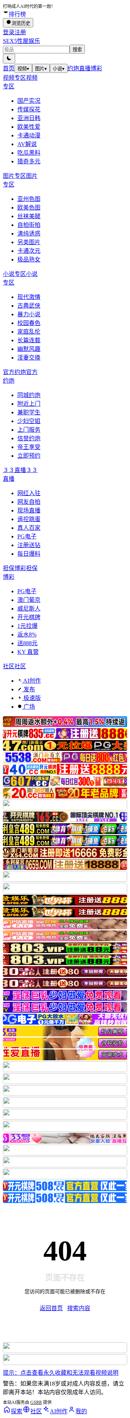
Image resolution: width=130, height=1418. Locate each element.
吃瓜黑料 (28, 153)
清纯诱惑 (28, 233)
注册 (20, 32)
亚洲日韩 (28, 118)
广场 (28, 707)
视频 (23, 68)
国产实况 (28, 101)
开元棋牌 (28, 617)
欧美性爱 (28, 127)
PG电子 (26, 536)
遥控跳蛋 (28, 519)
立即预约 (28, 456)
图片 (41, 68)
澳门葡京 (28, 600)
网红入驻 (28, 493)
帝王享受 (28, 447)
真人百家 (28, 528)
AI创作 (31, 681)
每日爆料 (28, 554)
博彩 (96, 68)
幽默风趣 (28, 349)
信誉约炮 (28, 438)
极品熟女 (28, 259)
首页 (8, 68)
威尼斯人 (28, 608)
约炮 (73, 68)
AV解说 (27, 144)
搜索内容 (78, 1308)
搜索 (77, 49)
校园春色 (28, 323)
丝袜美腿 (28, 216)
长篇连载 (28, 340)
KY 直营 (28, 652)
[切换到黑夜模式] (9, 58)
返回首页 (51, 1308)
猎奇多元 (28, 161)
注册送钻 (28, 545)
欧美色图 (28, 207)
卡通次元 (28, 251)
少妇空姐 (28, 421)
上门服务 (28, 430)
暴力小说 (28, 314)
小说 (59, 68)
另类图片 (28, 242)
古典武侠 (28, 306)
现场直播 (28, 510)
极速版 (31, 698)
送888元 (27, 643)
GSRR (36, 1402)
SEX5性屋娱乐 (21, 41)
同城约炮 (28, 395)
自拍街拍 (28, 225)
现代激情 (28, 297)
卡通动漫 (28, 135)
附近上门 (28, 404)
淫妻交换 (28, 357)
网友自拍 (28, 502)
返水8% (26, 634)
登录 (8, 32)
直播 (85, 68)
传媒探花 (28, 109)
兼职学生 (28, 412)
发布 (28, 689)
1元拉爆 (27, 626)
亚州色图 (28, 199)
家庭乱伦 (28, 332)
